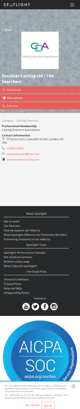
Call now (12, 106)
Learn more (35, 388)
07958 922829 (15, 148)
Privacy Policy (12, 284)
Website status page (17, 261)
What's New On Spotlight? (20, 266)
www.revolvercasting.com (23, 159)
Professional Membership (19, 126)
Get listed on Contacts (18, 257)
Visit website (15, 98)
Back (8, 30)
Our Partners (12, 226)
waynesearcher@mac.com (23, 154)
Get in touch (11, 221)
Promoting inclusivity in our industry (27, 239)
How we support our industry (22, 230)
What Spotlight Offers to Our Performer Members (35, 235)
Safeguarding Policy (16, 293)
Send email (14, 90)
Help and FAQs (13, 288)
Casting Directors (27, 120)
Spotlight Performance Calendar (25, 252)
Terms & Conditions (16, 279)
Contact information (16, 135)
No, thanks (32, 405)
